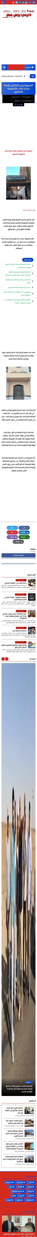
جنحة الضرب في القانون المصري (16, 582)
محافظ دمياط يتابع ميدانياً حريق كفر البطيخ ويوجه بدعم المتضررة (18, 266)
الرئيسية (28, 67)
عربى (21, 1195)
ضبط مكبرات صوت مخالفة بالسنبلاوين (19, 287)
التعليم (30, 1186)
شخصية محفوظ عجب (19, 630)
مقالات (19, 1200)
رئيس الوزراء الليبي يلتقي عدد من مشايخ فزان (19, 1090)
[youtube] (13, 2)
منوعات (9, 1200)
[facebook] (29, 2)
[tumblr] (19, 2)
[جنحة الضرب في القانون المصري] (31, 582)
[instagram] (26, 2)
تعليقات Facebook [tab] (18, 555)
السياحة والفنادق (17, 1191)
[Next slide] (3, 658)
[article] (18, 879)
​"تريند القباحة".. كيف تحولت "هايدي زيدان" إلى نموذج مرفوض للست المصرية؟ (14, 616)
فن (13, 1195)
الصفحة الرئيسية (27, 101)
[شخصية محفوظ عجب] (31, 630)
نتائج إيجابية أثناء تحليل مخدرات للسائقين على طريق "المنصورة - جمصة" (17, 301)
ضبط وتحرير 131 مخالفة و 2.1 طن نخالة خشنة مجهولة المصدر (17, 293)
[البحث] (3, 2)
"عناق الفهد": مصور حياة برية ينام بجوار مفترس (14, 1122)
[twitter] (16, 2)
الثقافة (20, 1186)
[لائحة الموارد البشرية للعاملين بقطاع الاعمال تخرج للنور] (31, 644)
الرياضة (30, 1191)
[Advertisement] (18, 45)
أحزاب (30, 1182)
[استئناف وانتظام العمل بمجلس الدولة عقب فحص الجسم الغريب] (29, 1133)
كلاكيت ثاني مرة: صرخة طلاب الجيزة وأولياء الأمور (18, 281)
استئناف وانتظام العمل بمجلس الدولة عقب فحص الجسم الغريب (14, 1133)
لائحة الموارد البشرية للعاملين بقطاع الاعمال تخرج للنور (14, 646)
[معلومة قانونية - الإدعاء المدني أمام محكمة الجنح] (31, 597)
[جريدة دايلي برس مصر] (18, 13)
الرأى (11, 1186)
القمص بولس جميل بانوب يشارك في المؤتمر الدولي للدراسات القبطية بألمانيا (14, 1146)
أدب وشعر (9, 1182)
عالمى (30, 1195)
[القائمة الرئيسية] (4, 67)
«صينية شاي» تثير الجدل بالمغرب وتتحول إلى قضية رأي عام (14, 1110)
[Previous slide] (6, 658)
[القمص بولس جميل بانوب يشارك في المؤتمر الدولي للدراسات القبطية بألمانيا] (29, 1146)
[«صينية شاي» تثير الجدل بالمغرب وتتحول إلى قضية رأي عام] (29, 1110)
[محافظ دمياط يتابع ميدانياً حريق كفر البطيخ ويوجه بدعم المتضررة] (29, 1159)
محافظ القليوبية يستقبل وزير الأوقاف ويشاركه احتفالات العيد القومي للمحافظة (18, 273)
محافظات (16, 101)
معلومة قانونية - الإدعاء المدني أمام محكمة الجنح (15, 598)
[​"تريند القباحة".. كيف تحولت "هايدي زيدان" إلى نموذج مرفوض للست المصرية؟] (31, 613)
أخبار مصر (20, 1182)
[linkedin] (23, 2)
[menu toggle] (33, 2)
